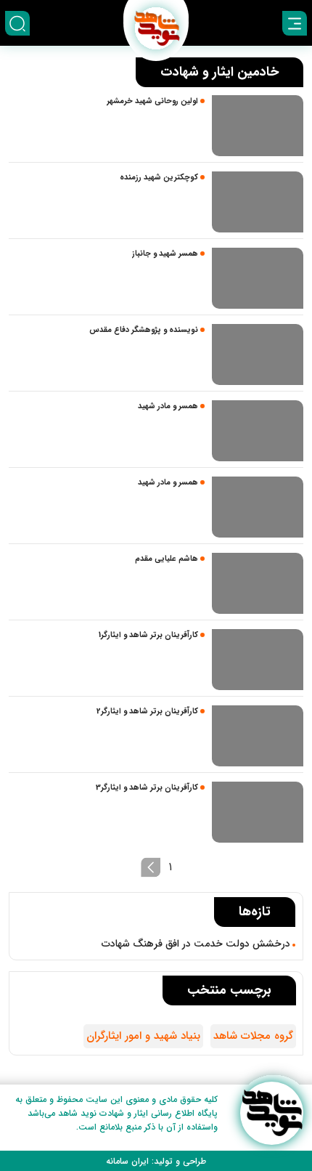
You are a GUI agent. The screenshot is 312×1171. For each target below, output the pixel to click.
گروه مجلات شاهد (253, 1036)
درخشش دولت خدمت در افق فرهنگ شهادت (196, 944)
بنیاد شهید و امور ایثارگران (143, 1036)
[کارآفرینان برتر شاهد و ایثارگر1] (257, 659)
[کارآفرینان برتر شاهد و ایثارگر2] (257, 735)
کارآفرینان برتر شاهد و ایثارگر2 (147, 711)
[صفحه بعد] (151, 867)
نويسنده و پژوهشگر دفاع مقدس (143, 330)
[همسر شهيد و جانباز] (257, 278)
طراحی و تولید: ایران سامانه (156, 1161)
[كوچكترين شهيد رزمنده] (257, 201)
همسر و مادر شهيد (168, 406)
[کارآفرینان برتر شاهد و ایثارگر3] (257, 812)
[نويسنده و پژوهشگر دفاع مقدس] (257, 354)
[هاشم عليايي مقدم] (257, 583)
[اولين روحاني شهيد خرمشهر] (257, 125)
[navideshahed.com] (271, 1113)
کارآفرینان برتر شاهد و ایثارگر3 (147, 788)
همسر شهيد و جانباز (165, 254)
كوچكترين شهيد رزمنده (159, 177)
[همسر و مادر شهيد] (257, 430)
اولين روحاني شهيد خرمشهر (152, 101)
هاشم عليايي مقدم (166, 559)
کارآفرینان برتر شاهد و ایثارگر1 (148, 635)
